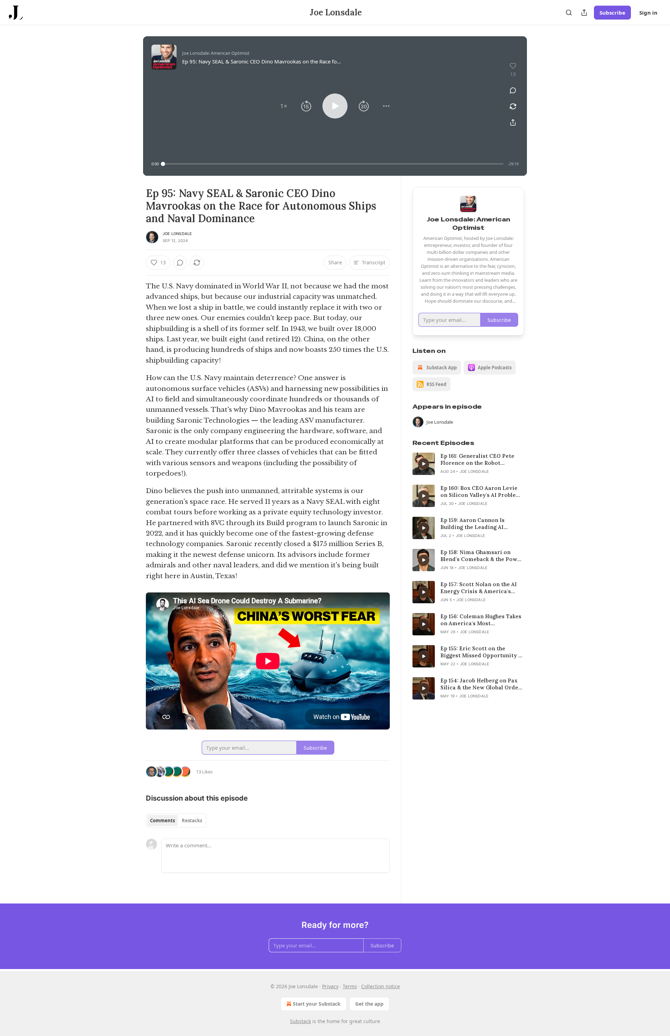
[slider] (333, 163)
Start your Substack (317, 1003)
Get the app (369, 1003)
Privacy (330, 986)
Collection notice (380, 986)
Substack (300, 1021)
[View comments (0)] (513, 90)
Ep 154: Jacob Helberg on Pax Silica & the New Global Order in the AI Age (480, 684)
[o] (423, 463)
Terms (350, 986)
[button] (283, 106)
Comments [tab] (162, 820)
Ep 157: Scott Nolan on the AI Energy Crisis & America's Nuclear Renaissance (478, 588)
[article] (468, 464)
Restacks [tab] (192, 820)
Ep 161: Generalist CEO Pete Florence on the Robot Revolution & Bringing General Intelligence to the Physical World (481, 460)
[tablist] (176, 820)
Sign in (648, 12)
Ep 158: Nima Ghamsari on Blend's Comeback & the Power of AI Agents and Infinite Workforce (481, 556)
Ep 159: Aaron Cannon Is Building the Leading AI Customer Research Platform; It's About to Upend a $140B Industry (480, 524)
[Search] (569, 13)
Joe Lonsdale (177, 233)
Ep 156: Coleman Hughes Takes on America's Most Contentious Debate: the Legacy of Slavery (480, 620)
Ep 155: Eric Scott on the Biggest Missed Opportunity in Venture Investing (482, 652)
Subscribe (612, 12)
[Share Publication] (584, 13)
